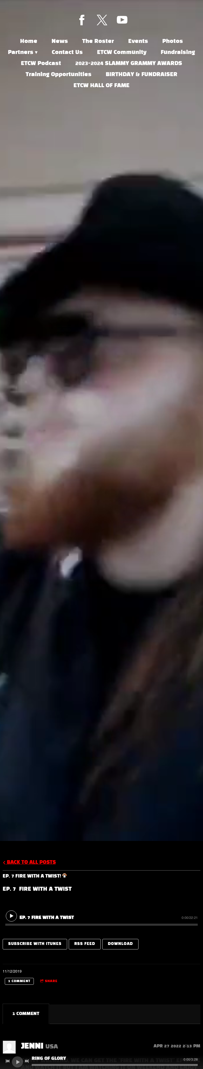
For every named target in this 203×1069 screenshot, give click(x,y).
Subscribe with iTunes (35, 944)
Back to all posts (31, 862)
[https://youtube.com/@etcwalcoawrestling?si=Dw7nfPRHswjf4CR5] (122, 20)
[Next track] (26, 1061)
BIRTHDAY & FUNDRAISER (141, 74)
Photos (172, 41)
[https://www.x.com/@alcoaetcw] (102, 20)
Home (28, 41)
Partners (20, 52)
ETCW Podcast (41, 63)
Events (138, 41)
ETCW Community (121, 52)
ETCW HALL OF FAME (101, 85)
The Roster (98, 41)
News (60, 41)
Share (51, 981)
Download (120, 944)
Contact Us (67, 52)
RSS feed (84, 944)
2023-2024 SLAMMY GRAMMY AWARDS (128, 63)
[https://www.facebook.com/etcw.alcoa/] (82, 20)
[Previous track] (7, 1061)
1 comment (19, 981)
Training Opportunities (58, 74)
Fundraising (178, 52)
